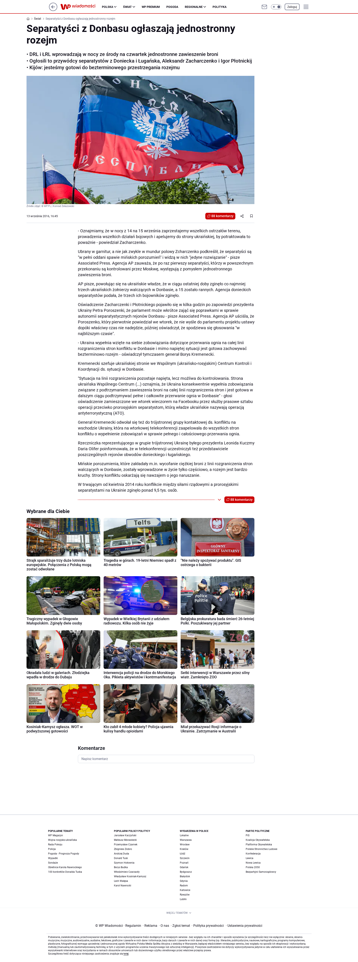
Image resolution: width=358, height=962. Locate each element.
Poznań (184, 862)
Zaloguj (292, 6)
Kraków (184, 849)
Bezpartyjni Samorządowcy (261, 871)
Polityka (219, 6)
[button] (276, 6)
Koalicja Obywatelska (258, 840)
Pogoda (172, 6)
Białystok (185, 876)
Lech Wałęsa (121, 881)
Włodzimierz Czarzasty (127, 871)
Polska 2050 (253, 867)
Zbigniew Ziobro (123, 849)
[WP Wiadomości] (81, 7)
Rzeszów (185, 894)
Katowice (185, 890)
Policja (52, 849)
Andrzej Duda (121, 853)
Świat (127, 6)
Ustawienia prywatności (244, 926)
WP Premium (151, 6)
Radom (184, 885)
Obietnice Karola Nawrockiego (65, 867)
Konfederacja (253, 853)
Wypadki (53, 858)
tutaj (125, 953)
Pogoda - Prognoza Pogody (63, 853)
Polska (107, 6)
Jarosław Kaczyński (125, 835)
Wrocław (185, 844)
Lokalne (184, 835)
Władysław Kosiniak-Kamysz (130, 876)
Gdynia (184, 881)
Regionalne (194, 6)
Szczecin (185, 858)
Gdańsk (184, 867)
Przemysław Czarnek (125, 844)
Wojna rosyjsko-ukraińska (62, 840)
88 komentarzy (222, 216)
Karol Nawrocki (122, 885)
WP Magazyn (55, 835)
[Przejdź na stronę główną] (53, 10)
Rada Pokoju (55, 844)
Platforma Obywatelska (259, 844)
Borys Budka (121, 867)
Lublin (183, 899)
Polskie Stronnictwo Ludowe (261, 849)
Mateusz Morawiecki (125, 840)
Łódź (182, 853)
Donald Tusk (121, 858)
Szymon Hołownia (124, 862)
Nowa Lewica (253, 862)
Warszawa (186, 840)
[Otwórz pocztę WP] (264, 7)
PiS (247, 835)
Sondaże (53, 862)
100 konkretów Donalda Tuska (65, 871)
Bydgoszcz (186, 871)
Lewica (249, 858)
